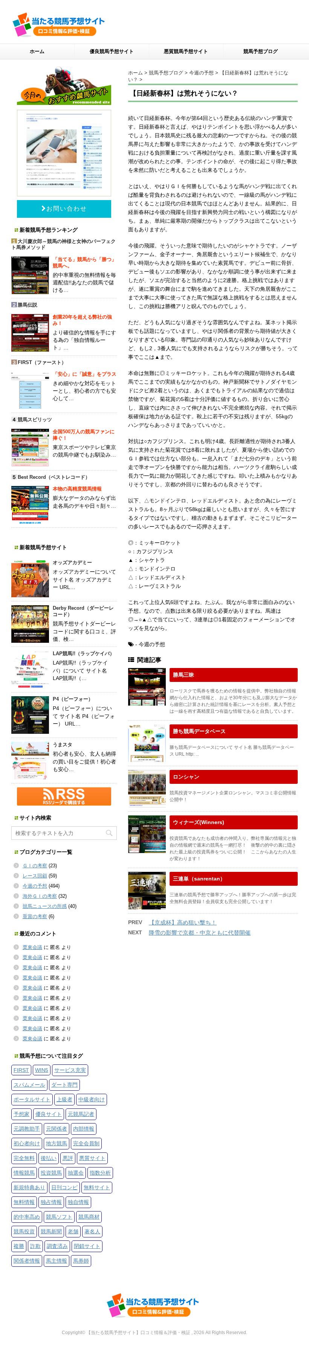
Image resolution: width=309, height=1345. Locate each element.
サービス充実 (70, 1070)
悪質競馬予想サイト (186, 51)
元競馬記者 (81, 1114)
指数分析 (100, 1173)
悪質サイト (92, 1158)
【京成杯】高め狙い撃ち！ (183, 922)
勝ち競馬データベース (199, 731)
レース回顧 (35, 876)
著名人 (92, 1231)
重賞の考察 (35, 916)
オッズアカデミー (72, 562)
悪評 (68, 1158)
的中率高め (27, 1217)
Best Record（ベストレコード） (54, 477)
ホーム (37, 51)
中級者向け (91, 1099)
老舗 (73, 1231)
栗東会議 (32, 947)
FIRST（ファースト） (42, 362)
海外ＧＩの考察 (40, 896)
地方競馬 (56, 1143)
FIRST (21, 1070)
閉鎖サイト (87, 1246)
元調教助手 (27, 1129)
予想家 (21, 1114)
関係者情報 (27, 1261)
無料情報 (24, 1202)
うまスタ (62, 744)
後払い (49, 1158)
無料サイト (97, 1187)
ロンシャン (186, 777)
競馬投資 (24, 1231)
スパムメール (29, 1085)
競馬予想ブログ (260, 51)
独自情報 (78, 1202)
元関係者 (56, 1129)
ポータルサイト (32, 1099)
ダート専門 (64, 1085)
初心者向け (27, 1143)
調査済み (57, 1246)
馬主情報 (56, 1261)
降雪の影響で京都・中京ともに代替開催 (200, 932)
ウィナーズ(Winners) (198, 822)
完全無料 (24, 1158)
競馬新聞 (51, 1231)
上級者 (64, 1099)
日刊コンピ (64, 1187)
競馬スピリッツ (35, 419)
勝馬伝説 (27, 305)
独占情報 (51, 1202)
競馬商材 (88, 1217)
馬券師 (81, 1261)
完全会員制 (86, 1143)
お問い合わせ (66, 208)
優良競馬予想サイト (112, 51)
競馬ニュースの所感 (45, 906)
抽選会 (76, 1173)
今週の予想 (35, 886)
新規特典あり (29, 1187)
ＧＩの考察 (35, 865)
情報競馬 (24, 1173)
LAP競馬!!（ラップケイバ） (84, 653)
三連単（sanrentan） (199, 879)
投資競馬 (51, 1173)
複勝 (19, 1246)
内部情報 (83, 1129)
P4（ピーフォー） (73, 699)
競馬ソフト (59, 1217)
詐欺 (35, 1246)
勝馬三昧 (183, 675)
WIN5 (41, 1070)
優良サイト (48, 1114)
